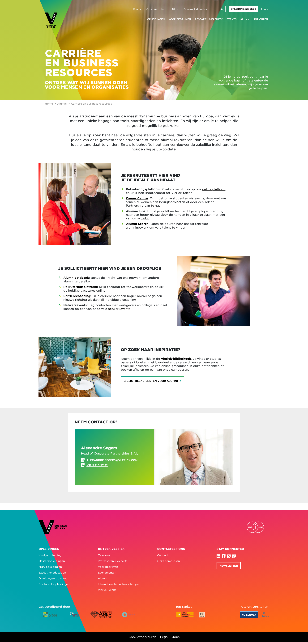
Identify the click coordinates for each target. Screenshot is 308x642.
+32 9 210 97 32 (97, 465)
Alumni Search (137, 223)
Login (264, 9)
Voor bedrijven (180, 19)
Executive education (52, 572)
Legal (164, 637)
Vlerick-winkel (107, 589)
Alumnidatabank (76, 277)
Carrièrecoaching (76, 296)
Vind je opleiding (49, 555)
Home (49, 103)
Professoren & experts (112, 560)
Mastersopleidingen (51, 560)
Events (231, 19)
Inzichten (261, 19)
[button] (152, 380)
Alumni (245, 19)
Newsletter (228, 565)
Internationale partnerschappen (119, 584)
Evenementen (107, 572)
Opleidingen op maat (52, 578)
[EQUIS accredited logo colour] (74, 617)
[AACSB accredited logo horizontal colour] (50, 617)
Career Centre (137, 198)
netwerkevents (119, 308)
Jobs (163, 9)
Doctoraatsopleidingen (53, 584)
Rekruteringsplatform (80, 287)
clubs (145, 218)
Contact (137, 9)
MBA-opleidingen (50, 566)
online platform (213, 189)
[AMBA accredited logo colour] (101, 617)
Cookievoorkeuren (142, 637)
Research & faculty (209, 19)
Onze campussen (168, 560)
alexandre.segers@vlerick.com (112, 460)
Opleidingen (156, 19)
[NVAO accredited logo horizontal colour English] (130, 617)
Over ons (151, 9)
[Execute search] (222, 9)
